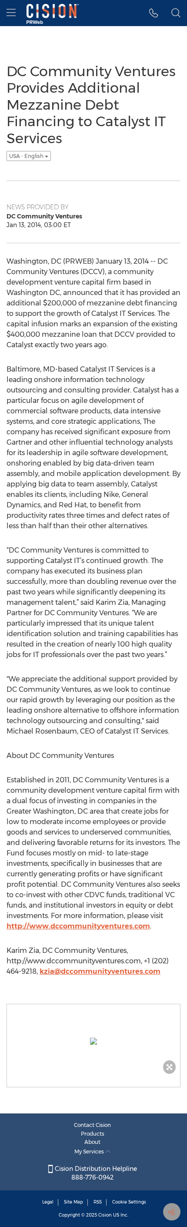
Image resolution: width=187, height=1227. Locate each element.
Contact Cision (92, 1125)
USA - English (27, 156)
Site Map (73, 1202)
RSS (98, 1202)
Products (92, 1133)
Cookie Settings (129, 1202)
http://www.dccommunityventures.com (78, 926)
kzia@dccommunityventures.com (100, 971)
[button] (154, 13)
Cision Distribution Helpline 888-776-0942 (95, 1173)
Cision (105, 1215)
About (92, 1142)
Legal (47, 1202)
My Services (89, 1151)
